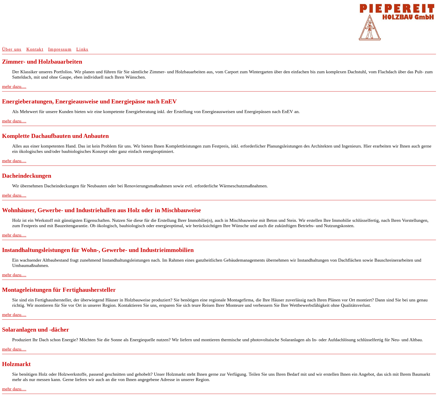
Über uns (12, 49)
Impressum (59, 49)
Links (82, 49)
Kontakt (34, 49)
